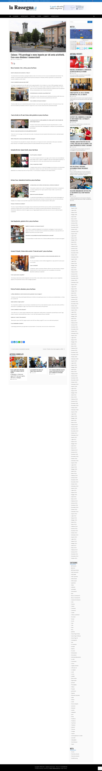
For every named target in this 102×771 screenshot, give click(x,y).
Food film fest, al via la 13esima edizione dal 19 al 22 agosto (79, 93)
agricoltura (73, 582)
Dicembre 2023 (74, 276)
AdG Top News (74, 576)
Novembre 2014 (74, 507)
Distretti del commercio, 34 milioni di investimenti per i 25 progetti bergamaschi (80, 119)
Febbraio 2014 (74, 526)
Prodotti (73, 689)
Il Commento (74, 644)
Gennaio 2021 (74, 350)
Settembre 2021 (74, 333)
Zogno (72, 744)
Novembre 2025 (74, 227)
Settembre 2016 (74, 460)
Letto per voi (74, 667)
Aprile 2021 (73, 344)
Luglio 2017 (73, 439)
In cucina (73, 650)
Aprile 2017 (73, 445)
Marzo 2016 (74, 473)
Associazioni (74, 591)
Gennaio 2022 (74, 324)
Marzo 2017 (74, 448)
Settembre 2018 (74, 409)
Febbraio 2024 (74, 271)
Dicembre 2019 (74, 378)
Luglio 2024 (73, 261)
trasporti (73, 727)
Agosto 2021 (74, 335)
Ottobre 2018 (74, 407)
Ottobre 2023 (74, 280)
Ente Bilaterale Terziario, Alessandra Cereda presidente (79, 167)
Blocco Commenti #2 (75, 597)
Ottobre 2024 (74, 254)
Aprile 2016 (73, 471)
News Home (74, 678)
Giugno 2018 (74, 416)
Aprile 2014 (73, 522)
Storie (72, 716)
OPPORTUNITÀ (24, 16)
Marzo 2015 (74, 498)
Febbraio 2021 (74, 348)
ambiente (73, 587)
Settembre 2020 (74, 358)
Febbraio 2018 (74, 424)
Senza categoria (74, 703)
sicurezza (73, 706)
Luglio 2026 (73, 210)
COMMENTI (46, 16)
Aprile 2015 (73, 496)
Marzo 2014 (74, 524)
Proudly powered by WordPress (42, 768)
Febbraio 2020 (74, 373)
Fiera (72, 627)
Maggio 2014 (74, 520)
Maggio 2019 (74, 392)
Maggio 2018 (74, 418)
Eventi (72, 621)
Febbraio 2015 (74, 501)
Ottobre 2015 (74, 484)
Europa (72, 619)
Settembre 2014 (74, 511)
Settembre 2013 (74, 535)
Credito (72, 612)
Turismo (73, 733)
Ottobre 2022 (74, 305)
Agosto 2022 (74, 310)
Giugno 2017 (74, 441)
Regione (73, 693)
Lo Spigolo (73, 669)
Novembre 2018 (74, 405)
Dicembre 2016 (74, 454)
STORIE (39, 16)
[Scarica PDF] (12, 64)
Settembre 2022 (74, 308)
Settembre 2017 (74, 435)
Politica (72, 686)
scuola (72, 701)
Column (72, 606)
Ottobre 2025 (74, 229)
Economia (73, 616)
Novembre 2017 (74, 431)
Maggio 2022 (74, 316)
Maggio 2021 (74, 341)
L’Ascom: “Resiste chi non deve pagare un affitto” (53, 349)
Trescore (73, 729)
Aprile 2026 (73, 216)
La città (72, 659)
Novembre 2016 (74, 456)
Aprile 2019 (73, 394)
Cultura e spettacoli (75, 614)
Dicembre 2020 (74, 352)
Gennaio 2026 (74, 223)
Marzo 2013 (74, 547)
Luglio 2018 (73, 414)
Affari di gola (74, 580)
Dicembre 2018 (74, 403)
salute (72, 697)
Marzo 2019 (74, 397)
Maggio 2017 (74, 443)
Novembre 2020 (74, 354)
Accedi (72, 751)
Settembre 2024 (74, 257)
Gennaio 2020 (74, 375)
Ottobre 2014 (74, 509)
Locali (72, 672)
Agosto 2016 (74, 462)
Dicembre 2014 (74, 505)
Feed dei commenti (75, 756)
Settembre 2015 (74, 486)
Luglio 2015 (73, 490)
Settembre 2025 (74, 231)
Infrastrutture (74, 652)
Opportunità (73, 680)
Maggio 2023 (74, 291)
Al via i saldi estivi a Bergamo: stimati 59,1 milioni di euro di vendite (18, 373)
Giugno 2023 (74, 288)
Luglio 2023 (73, 286)
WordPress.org (74, 758)
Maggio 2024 (74, 265)
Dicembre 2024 (74, 250)
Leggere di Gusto (74, 665)
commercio (73, 610)
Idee (72, 642)
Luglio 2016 (73, 464)
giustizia (73, 631)
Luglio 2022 (73, 312)
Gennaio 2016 (74, 477)
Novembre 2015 (74, 481)
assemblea (73, 589)
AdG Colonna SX (74, 572)
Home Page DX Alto (75, 633)
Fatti (72, 625)
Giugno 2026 (74, 212)
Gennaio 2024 (74, 274)
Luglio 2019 (73, 388)
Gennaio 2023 (74, 299)
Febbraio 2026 (74, 221)
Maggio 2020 (74, 367)
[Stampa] (14, 64)
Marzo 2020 (74, 371)
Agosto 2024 (74, 259)
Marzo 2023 (74, 295)
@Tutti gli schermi (75, 570)
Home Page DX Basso (76, 636)
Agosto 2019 (74, 386)
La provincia (73, 661)
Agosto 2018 (74, 411)
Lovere (72, 674)
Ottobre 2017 (74, 433)
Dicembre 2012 (74, 554)
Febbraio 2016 (74, 475)
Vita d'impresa (74, 742)
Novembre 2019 (74, 380)
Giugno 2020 (74, 365)
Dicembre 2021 (74, 327)
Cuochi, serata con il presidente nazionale (20, 349)
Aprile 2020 (73, 369)
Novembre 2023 (74, 278)
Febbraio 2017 (74, 450)
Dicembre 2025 (74, 225)
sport (72, 714)
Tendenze (73, 718)
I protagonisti (74, 640)
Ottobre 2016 (74, 458)
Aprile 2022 (73, 318)
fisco (72, 629)
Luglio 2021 (73, 337)
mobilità (72, 676)
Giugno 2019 (74, 390)
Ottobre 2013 (74, 532)
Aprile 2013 (73, 545)
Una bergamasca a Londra (76, 735)
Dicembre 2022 (74, 301)
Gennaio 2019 (74, 401)
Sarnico (72, 699)
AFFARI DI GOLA (55, 16)
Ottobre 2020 (74, 356)
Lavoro (72, 663)
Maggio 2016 (74, 469)
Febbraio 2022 (74, 322)
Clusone (73, 604)
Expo (72, 623)
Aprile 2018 (73, 420)
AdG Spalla (73, 574)
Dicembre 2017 (74, 428)
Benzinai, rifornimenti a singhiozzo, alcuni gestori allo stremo (80, 70)
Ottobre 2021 (74, 331)
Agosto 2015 (74, 488)
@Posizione (73, 566)
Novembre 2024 (74, 252)
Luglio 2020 (73, 363)
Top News (73, 723)
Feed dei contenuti (75, 754)
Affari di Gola (74, 578)
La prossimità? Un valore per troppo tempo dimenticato (36, 370)
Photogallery (74, 684)
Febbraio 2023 (74, 297)
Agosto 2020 (74, 361)
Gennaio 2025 (74, 248)
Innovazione (73, 655)
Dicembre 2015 (74, 479)
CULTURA (32, 16)
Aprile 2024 (73, 267)
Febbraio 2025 (74, 246)
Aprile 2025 (73, 242)
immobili (73, 646)
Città (72, 602)
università (73, 737)
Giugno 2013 (74, 541)
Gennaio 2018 (74, 426)
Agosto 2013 (74, 537)
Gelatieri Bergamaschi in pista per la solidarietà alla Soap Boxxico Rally (80, 192)
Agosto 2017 (74, 437)
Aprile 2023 (73, 293)
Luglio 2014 (73, 515)
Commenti (73, 608)
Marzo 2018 (74, 422)
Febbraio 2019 (74, 399)
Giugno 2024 (74, 263)
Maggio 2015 (74, 494)
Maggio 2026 (74, 214)
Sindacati (73, 708)
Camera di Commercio (75, 599)
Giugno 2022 (74, 314)
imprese (73, 648)
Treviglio (73, 731)
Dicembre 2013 (74, 530)
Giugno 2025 (74, 237)
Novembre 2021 (74, 329)
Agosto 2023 (74, 284)
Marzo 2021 (74, 346)
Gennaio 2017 (74, 452)
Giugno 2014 (74, 518)
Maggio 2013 (74, 543)
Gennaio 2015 (74, 503)
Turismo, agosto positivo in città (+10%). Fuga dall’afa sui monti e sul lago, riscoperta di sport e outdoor (81, 143)
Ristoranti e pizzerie (75, 695)
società (72, 710)
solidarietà (73, 712)
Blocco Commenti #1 (75, 595)
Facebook (92, 0)
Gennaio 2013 (74, 551)
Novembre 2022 (74, 303)
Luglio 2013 (73, 539)
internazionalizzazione (76, 657)
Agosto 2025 (74, 233)
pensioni (73, 682)
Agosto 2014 (74, 513)
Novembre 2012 (74, 556)
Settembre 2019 (74, 384)
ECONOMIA (15, 16)
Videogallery (73, 739)
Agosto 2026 (74, 208)
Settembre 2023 (74, 282)
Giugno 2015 (74, 492)
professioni (73, 691)
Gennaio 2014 (74, 528)
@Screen (73, 568)
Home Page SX (74, 638)
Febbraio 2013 (74, 549)
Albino (72, 585)
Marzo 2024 (74, 269)
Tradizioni (73, 725)
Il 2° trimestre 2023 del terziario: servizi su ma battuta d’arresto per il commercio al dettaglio (57, 371)
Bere (72, 593)
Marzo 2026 (74, 218)
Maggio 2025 (74, 240)
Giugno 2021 (74, 339)
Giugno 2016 (74, 467)
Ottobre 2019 (74, 382)
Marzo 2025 (74, 244)
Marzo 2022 (74, 320)
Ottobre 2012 (74, 558)
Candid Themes (63, 768)
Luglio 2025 (73, 235)
